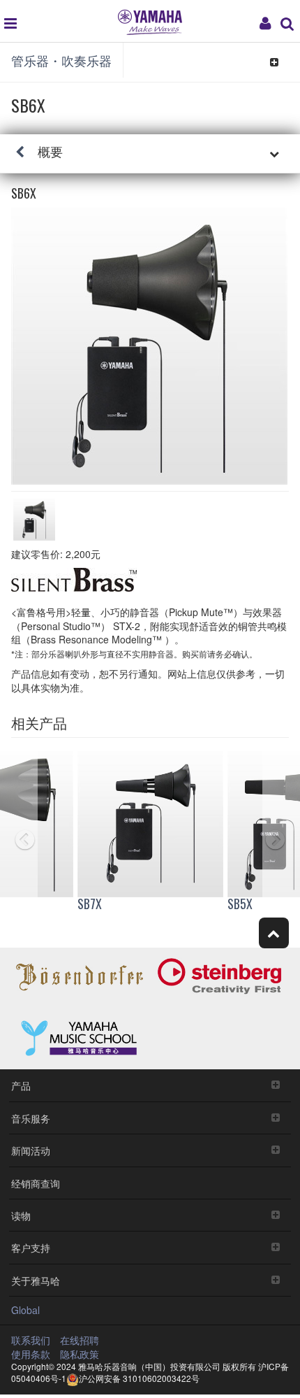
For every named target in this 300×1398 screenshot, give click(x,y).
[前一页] (19, 834)
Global (25, 1310)
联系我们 (30, 1340)
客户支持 (30, 1247)
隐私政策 (79, 1354)
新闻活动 (30, 1150)
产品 (21, 1085)
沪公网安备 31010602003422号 (139, 1378)
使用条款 (30, 1354)
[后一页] (281, 834)
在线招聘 (79, 1340)
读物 (21, 1215)
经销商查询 (35, 1183)
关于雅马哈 (35, 1280)
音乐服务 (30, 1118)
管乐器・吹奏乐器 (61, 60)
